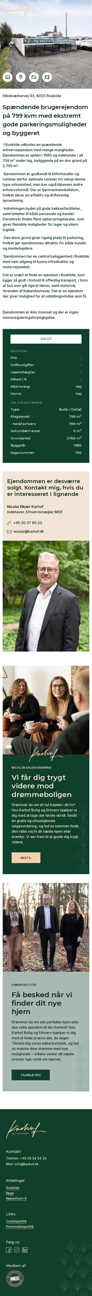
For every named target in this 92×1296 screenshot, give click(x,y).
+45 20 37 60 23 (27, 523)
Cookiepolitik (16, 1221)
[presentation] (10, 44)
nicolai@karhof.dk (28, 531)
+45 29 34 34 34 (33, 1158)
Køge (10, 1193)
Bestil (26, 857)
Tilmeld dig (31, 1075)
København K (16, 1198)
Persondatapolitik (20, 1226)
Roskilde (12, 1188)
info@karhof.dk (27, 1164)
